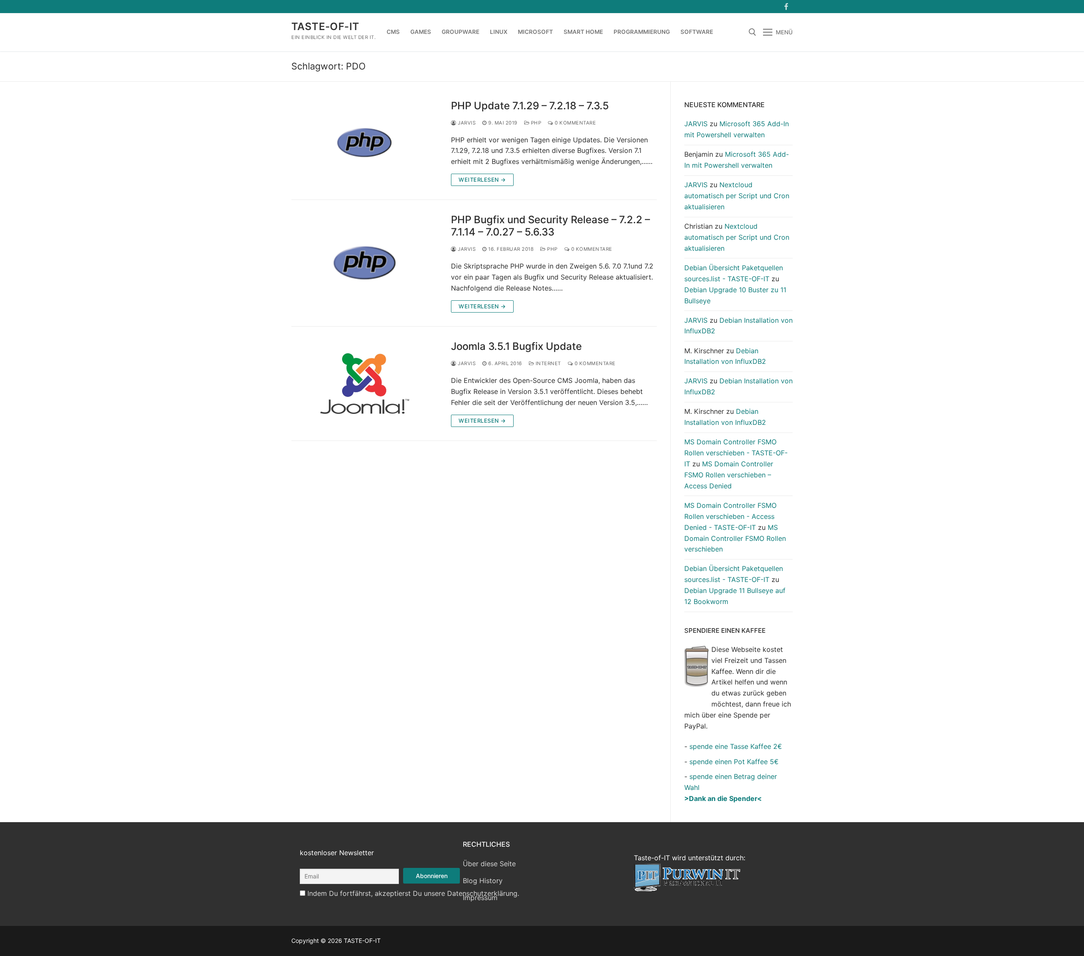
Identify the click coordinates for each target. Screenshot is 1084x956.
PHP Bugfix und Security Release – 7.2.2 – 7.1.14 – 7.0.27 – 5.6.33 (550, 225)
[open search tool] (752, 32)
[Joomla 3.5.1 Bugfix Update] (364, 383)
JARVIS (466, 123)
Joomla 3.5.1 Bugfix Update (516, 346)
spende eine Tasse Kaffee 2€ (735, 746)
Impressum (480, 897)
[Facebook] (786, 6)
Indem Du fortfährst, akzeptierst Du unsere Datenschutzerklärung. (413, 893)
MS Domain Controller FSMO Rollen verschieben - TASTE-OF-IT (736, 453)
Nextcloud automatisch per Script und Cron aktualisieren (736, 195)
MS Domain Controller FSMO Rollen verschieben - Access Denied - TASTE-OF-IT (730, 516)
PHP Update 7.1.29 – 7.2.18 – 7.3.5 (530, 106)
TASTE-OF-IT (325, 26)
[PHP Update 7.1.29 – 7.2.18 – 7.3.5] (364, 143)
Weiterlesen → (482, 179)
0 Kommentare (574, 123)
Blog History (483, 880)
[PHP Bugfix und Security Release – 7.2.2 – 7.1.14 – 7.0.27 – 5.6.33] (364, 263)
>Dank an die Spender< (723, 798)
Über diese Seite (489, 863)
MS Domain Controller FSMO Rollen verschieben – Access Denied (728, 475)
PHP (535, 123)
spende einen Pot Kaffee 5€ (734, 761)
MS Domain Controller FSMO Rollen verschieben (735, 538)
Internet (547, 363)
